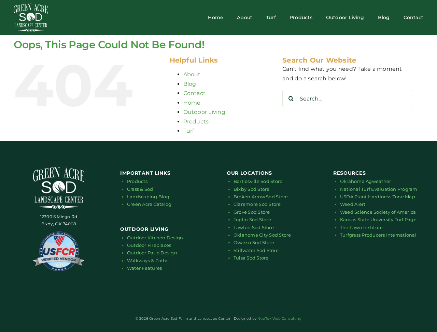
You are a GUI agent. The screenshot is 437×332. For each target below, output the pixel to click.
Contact (194, 93)
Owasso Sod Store (254, 242)
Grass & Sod (140, 189)
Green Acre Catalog (149, 204)
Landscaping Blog (148, 196)
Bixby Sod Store (252, 189)
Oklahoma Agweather (365, 181)
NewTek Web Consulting (279, 318)
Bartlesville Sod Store (258, 181)
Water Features (144, 268)
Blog (189, 84)
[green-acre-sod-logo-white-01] (31, 6)
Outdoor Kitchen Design (155, 237)
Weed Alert (352, 204)
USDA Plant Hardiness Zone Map (377, 196)
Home (192, 102)
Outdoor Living (204, 112)
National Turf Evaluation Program (379, 189)
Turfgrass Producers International (378, 235)
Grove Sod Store (252, 212)
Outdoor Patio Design (152, 252)
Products (196, 121)
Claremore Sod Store (257, 204)
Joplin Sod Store (252, 219)
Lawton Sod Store (254, 227)
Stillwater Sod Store (256, 250)
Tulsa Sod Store (251, 258)
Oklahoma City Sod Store (262, 235)
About (192, 74)
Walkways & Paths (147, 260)
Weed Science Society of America (378, 212)
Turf (188, 131)
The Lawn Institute (361, 227)
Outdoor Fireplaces (149, 245)
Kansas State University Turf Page (378, 219)
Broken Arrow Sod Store (261, 196)
